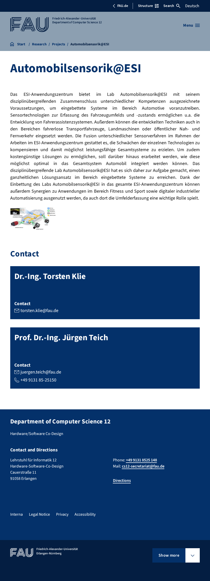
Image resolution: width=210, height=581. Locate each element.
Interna (16, 514)
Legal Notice (39, 514)
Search (168, 5)
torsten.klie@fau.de (39, 310)
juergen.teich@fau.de (40, 372)
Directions (122, 480)
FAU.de (122, 5)
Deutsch (192, 6)
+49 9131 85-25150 (38, 380)
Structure (145, 5)
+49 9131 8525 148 (141, 460)
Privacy (62, 514)
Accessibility (85, 514)
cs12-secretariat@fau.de (143, 466)
